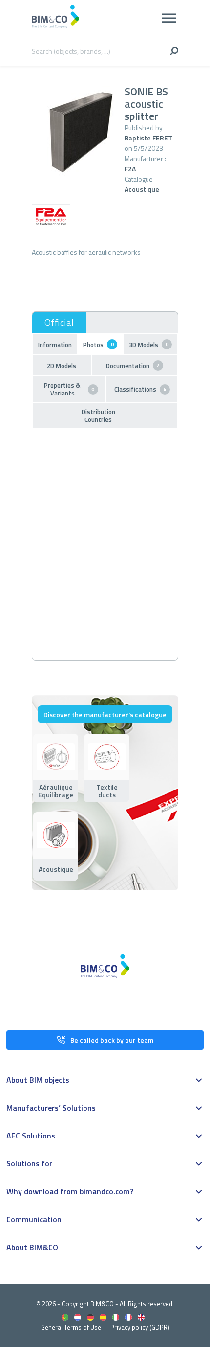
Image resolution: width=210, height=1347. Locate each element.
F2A (130, 168)
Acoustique (142, 189)
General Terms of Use (71, 1327)
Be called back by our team (111, 1040)
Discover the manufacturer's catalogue (105, 714)
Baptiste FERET (148, 138)
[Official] (59, 322)
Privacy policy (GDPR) (139, 1327)
